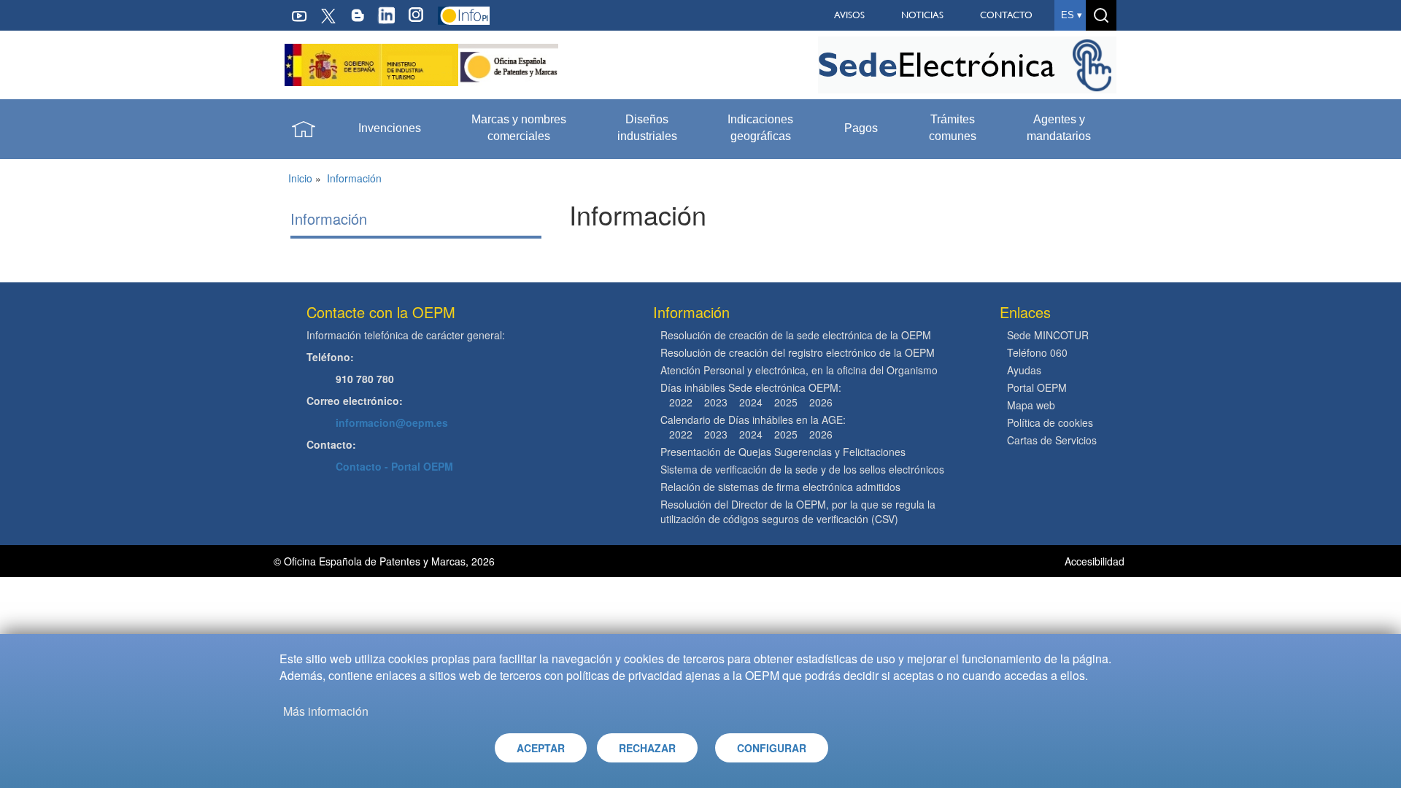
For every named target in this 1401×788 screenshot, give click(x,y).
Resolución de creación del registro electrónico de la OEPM (797, 352)
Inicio (300, 178)
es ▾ (1071, 14)
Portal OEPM (1037, 387)
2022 (680, 402)
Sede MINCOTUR (1048, 335)
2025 (786, 402)
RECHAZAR (647, 748)
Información (354, 178)
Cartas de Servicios (1052, 440)
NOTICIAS (922, 14)
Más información (325, 711)
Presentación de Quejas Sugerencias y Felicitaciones (783, 451)
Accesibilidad (1096, 561)
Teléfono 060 (1037, 352)
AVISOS (849, 14)
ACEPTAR (541, 748)
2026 (821, 402)
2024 (751, 402)
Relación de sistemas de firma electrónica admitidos (780, 486)
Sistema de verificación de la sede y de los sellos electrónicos (802, 469)
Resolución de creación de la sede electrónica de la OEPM (795, 335)
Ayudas (1024, 370)
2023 (715, 402)
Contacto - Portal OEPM (394, 466)
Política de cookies (1050, 422)
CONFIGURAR (771, 748)
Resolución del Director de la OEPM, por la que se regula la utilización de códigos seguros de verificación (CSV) (797, 511)
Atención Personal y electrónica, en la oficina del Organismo (799, 370)
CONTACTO (1006, 14)
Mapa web (1031, 405)
